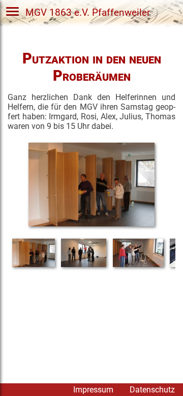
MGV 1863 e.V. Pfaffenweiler (87, 12)
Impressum (93, 389)
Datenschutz (152, 389)
